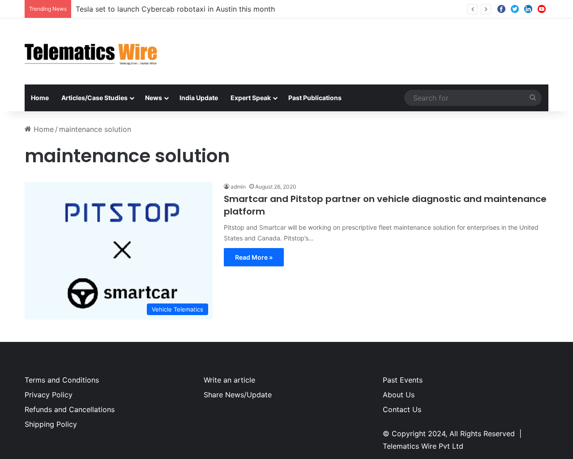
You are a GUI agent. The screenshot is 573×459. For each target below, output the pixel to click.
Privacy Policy (49, 394)
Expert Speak (251, 97)
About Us (399, 394)
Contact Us (402, 409)
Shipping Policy (51, 424)
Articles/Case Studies (94, 97)
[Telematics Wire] (91, 51)
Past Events (403, 379)
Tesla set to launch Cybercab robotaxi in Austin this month (175, 8)
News (153, 97)
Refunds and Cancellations (70, 409)
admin (238, 186)
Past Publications (315, 97)
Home (40, 97)
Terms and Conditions (62, 379)
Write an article (229, 379)
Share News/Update (238, 394)
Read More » (254, 257)
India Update (199, 97)
